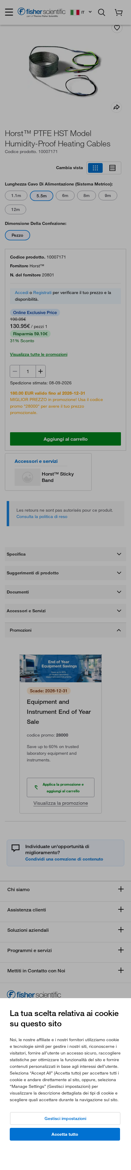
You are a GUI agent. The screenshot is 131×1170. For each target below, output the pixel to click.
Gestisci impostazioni (65, 1118)
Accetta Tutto (64, 1134)
